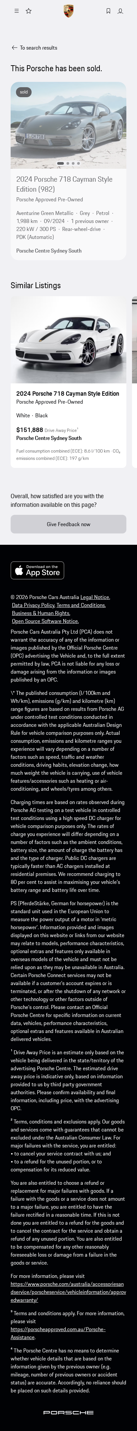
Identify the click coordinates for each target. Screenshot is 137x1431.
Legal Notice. (95, 597)
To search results (38, 48)
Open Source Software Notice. (45, 621)
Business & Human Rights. (41, 613)
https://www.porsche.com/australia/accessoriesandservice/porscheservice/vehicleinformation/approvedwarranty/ (68, 1292)
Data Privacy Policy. (33, 605)
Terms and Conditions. (81, 605)
